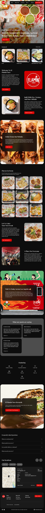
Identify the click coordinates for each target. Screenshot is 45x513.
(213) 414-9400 (28, 474)
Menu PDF (17, 2)
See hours (33, 485)
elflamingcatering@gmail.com (30, 475)
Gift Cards (9, 498)
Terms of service (10, 504)
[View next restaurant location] (40, 460)
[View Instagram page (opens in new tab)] (4, 509)
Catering (22, 2)
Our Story (18, 497)
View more (6, 348)
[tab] (5, 464)
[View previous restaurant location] (37, 460)
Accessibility (16, 504)
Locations (9, 497)
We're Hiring (27, 497)
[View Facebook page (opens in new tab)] (2, 509)
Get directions (40, 470)
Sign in (32, 2)
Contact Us (18, 498)
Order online (39, 485)
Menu (12, 2)
